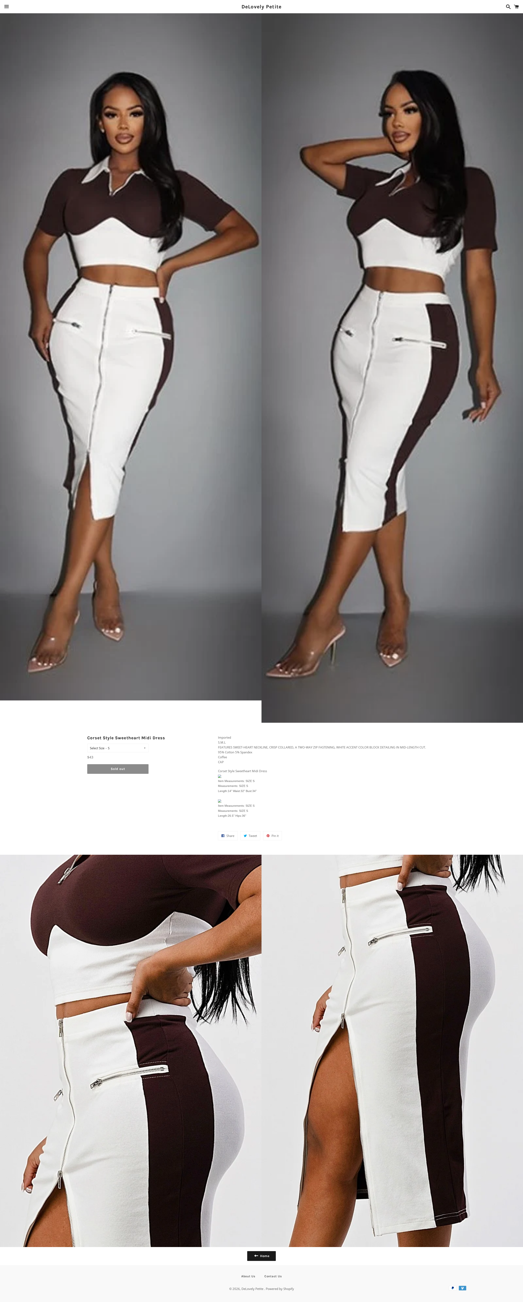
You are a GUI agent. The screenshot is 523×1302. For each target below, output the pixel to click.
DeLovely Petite (261, 7)
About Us (248, 1276)
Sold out (118, 769)
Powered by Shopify (280, 1289)
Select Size (97, 748)
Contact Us (273, 1276)
